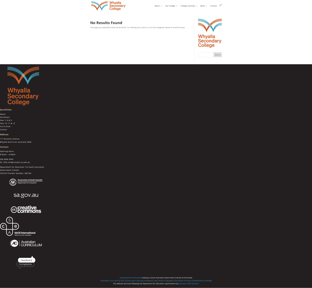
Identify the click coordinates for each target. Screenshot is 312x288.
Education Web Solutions (189, 283)
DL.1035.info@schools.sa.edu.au (15, 162)
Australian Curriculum (109, 280)
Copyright (169, 280)
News (202, 6)
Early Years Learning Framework (140, 280)
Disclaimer (179, 280)
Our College (170, 6)
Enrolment (5, 117)
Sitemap (208, 280)
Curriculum (5, 126)
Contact (213, 6)
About (157, 6)
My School (159, 280)
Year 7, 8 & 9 (6, 120)
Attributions (198, 280)
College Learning (188, 6)
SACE (123, 280)
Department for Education (130, 278)
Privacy (188, 280)
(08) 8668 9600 (6, 159)
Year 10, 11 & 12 (7, 123)
